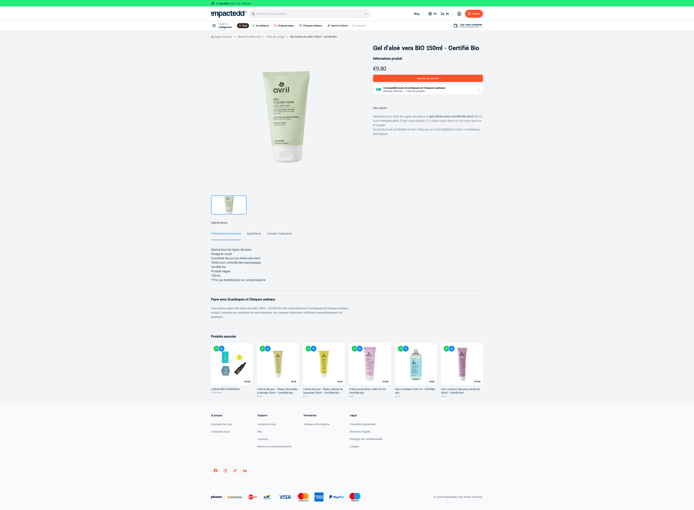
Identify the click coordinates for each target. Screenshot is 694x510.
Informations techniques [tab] (226, 233)
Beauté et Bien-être (250, 36)
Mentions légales (360, 431)
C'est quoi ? (361, 25)
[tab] (229, 205)
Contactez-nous (220, 431)
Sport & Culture (339, 25)
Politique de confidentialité (366, 439)
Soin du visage (276, 36)
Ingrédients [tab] (254, 233)
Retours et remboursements (274, 446)
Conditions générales (363, 424)
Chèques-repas (286, 25)
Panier (476, 13)
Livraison (262, 439)
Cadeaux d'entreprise (316, 424)
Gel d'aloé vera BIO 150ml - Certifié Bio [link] (313, 36)
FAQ (259, 431)
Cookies (354, 446)
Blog (416, 13)
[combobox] (432, 13)
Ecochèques (262, 25)
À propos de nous (221, 424)
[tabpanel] (286, 116)
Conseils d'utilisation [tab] (279, 233)
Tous (244, 25)
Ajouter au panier (428, 78)
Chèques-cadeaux (312, 25)
